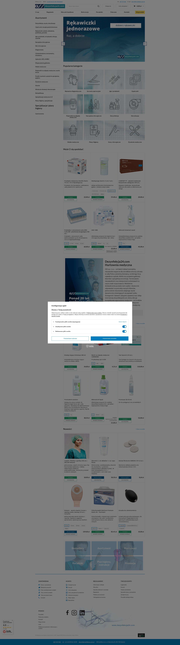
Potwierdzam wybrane (70, 338)
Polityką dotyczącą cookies (94, 312)
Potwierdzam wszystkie (109, 338)
